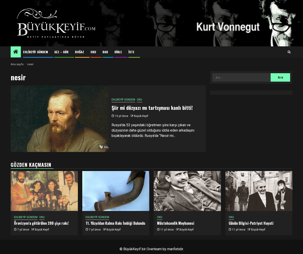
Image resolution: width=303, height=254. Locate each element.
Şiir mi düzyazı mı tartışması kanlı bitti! (152, 107)
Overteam (154, 249)
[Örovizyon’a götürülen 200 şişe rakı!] (44, 191)
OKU (93, 51)
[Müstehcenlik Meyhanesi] (187, 191)
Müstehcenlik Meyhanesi (175, 223)
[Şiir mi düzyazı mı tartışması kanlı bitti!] (59, 118)
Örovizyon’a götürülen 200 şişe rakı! (41, 223)
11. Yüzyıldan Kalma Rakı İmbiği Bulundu (115, 223)
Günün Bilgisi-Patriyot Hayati (251, 223)
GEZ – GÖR (61, 51)
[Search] (289, 52)
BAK (105, 51)
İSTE (131, 51)
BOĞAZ (79, 51)
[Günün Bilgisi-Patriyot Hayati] (259, 191)
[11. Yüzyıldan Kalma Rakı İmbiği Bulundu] (116, 191)
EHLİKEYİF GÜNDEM (35, 51)
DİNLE (118, 51)
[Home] (15, 52)
